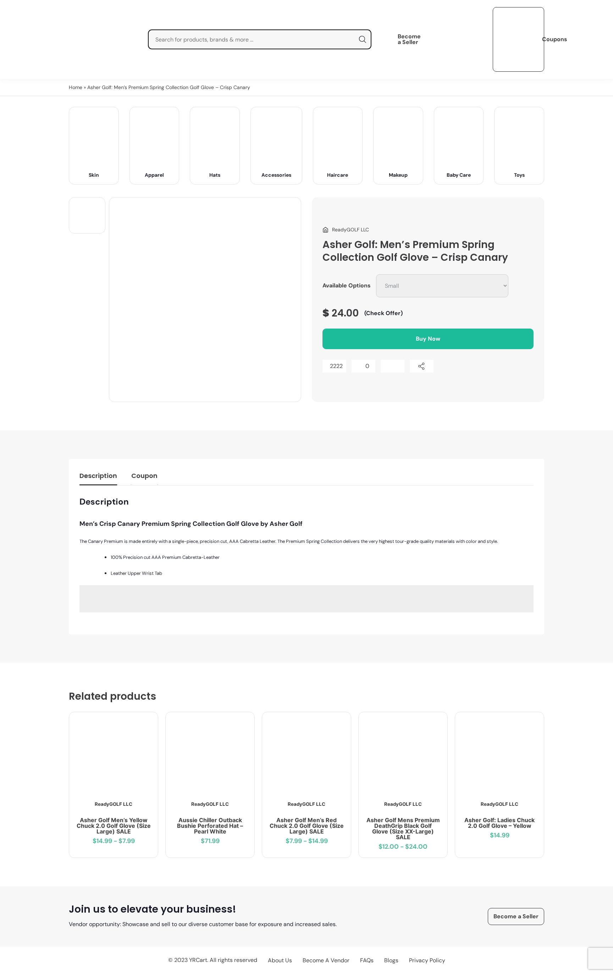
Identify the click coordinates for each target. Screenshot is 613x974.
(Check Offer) (383, 313)
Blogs (391, 960)
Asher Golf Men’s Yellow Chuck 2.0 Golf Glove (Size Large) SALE (114, 825)
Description (98, 475)
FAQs (367, 960)
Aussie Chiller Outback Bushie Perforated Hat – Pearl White (210, 825)
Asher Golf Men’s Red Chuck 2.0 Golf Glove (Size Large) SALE (307, 825)
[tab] (98, 477)
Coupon (144, 475)
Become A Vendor (326, 960)
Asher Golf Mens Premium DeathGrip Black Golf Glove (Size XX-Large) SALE (403, 828)
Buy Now (428, 338)
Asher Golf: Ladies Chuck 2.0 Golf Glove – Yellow (499, 822)
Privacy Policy (427, 960)
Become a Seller (409, 39)
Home (75, 87)
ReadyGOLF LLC (113, 804)
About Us (280, 960)
